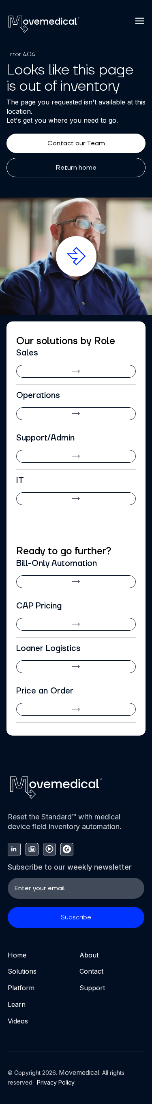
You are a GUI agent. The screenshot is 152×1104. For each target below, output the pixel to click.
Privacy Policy (55, 1082)
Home (17, 955)
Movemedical (79, 1072)
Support (92, 988)
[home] (43, 24)
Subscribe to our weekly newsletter (70, 867)
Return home (76, 168)
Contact (91, 971)
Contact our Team (76, 143)
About (88, 955)
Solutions (22, 971)
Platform (21, 988)
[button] (140, 20)
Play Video (78, 244)
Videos (18, 1021)
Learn (17, 1004)
